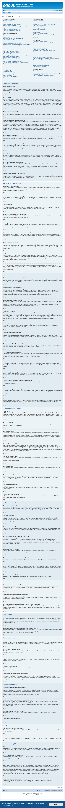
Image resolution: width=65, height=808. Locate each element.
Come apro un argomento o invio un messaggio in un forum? (14, 50)
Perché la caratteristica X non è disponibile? (41, 71)
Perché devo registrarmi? (8, 20)
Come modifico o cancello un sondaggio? (11, 56)
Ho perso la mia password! (8, 28)
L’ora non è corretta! (7, 37)
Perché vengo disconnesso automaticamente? (12, 29)
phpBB (28, 793)
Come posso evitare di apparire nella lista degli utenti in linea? (14, 35)
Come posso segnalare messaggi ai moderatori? (12, 61)
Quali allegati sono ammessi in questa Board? (41, 65)
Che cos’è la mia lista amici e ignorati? (40, 41)
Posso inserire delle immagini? (9, 72)
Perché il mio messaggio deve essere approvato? (12, 63)
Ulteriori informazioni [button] (8, 805)
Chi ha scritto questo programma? (39, 70)
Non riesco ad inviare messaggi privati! (40, 33)
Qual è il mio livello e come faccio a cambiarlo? (12, 43)
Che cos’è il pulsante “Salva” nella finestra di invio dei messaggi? (15, 62)
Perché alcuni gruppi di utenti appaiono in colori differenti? (44, 26)
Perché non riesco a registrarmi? (9, 23)
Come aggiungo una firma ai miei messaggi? (11, 52)
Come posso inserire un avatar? (9, 42)
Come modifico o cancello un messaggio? (11, 51)
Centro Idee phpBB (7, 758)
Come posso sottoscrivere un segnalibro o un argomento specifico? (46, 58)
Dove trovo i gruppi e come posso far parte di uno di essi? (44, 24)
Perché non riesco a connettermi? (9, 25)
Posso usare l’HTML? (7, 70)
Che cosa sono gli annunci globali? (9, 74)
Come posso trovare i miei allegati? (39, 66)
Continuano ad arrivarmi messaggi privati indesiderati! (43, 34)
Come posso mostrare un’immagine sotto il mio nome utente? (14, 40)
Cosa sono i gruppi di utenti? (38, 23)
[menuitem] (4, 10)
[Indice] (9, 5)
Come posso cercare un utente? (39, 51)
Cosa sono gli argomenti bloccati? (9, 77)
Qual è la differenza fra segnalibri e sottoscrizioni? (42, 57)
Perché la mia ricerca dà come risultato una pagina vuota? (44, 50)
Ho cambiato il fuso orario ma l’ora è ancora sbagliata (13, 38)
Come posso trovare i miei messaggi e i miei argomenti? (43, 53)
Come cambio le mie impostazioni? (9, 34)
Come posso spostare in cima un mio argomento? (12, 64)
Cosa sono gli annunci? (7, 75)
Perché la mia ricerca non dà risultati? (40, 49)
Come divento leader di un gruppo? (39, 25)
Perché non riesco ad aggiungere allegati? (11, 58)
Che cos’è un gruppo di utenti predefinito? (41, 28)
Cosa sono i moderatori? (37, 21)
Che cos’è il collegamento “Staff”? (39, 29)
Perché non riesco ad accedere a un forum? (11, 57)
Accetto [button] (56, 804)
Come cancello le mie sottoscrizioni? (40, 61)
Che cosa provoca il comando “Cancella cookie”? (12, 30)
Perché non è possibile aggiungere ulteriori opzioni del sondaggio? (15, 55)
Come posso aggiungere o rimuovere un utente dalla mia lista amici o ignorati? (46, 43)
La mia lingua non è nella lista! (8, 39)
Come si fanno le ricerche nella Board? (40, 48)
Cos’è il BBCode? (6, 69)
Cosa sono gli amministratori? (38, 20)
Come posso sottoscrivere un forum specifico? (42, 59)
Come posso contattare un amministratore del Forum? (43, 75)
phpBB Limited (37, 748)
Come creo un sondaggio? (8, 53)
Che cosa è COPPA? (7, 21)
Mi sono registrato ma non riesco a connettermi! (12, 24)
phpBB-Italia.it (36, 794)
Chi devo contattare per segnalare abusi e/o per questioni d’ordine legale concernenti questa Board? (47, 74)
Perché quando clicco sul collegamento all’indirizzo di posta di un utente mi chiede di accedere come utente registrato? (17, 45)
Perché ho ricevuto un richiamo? (9, 59)
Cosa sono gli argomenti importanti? (10, 76)
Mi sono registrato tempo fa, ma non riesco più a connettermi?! (15, 26)
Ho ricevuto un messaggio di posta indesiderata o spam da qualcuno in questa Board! (46, 36)
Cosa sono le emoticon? (7, 71)
